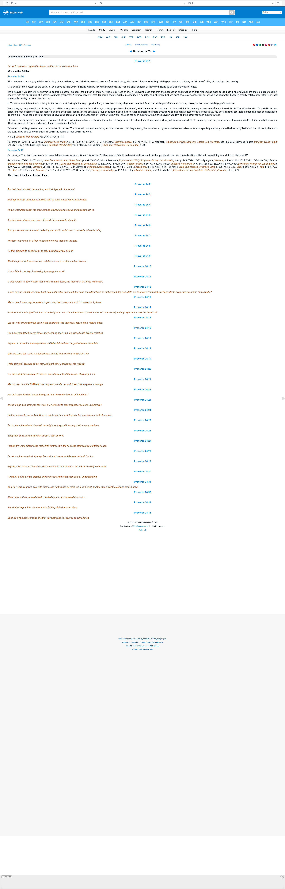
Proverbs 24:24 (142, 410)
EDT (20, 45)
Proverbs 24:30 (142, 471)
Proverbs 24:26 (142, 430)
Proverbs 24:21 (142, 379)
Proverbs (27, 45)
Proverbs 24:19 (142, 358)
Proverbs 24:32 (142, 492)
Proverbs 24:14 (142, 307)
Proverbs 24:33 (142, 502)
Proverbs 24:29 (142, 461)
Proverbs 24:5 (142, 215)
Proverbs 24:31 (142, 481)
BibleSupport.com (140, 526)
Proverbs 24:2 (142, 184)
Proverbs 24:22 (142, 389)
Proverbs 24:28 (142, 451)
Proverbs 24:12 (15, 150)
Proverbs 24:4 (142, 204)
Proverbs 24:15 (142, 317)
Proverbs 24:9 (142, 256)
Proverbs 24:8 (142, 245)
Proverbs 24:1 (142, 61)
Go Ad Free (6, 877)
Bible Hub (142, 530)
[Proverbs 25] (281, 405)
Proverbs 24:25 (142, 420)
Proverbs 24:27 (142, 440)
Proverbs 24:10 (142, 266)
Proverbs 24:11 (142, 276)
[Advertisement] (142, 596)
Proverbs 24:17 (142, 338)
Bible (10, 45)
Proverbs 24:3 (142, 194)
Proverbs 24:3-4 (16, 76)
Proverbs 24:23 (142, 399)
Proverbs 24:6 (142, 225)
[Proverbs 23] (3, 405)
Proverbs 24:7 (142, 235)
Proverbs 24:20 (142, 368)
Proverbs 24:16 (142, 328)
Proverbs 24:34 (142, 512)
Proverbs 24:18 (142, 348)
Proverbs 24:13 (142, 297)
